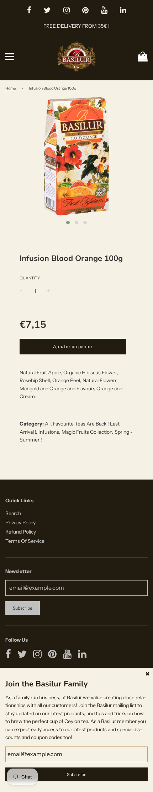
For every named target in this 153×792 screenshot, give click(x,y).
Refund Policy (20, 532)
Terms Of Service (24, 541)
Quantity (30, 277)
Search (13, 513)
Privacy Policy (20, 522)
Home (10, 88)
